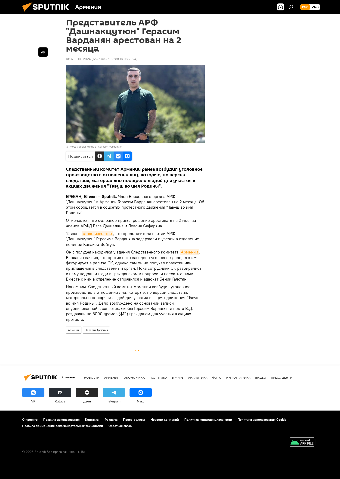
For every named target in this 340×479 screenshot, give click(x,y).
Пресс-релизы (134, 419)
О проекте (30, 419)
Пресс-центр (281, 377)
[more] (43, 52)
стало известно (97, 233)
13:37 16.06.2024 (78, 59)
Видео (260, 377)
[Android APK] (302, 442)
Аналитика (197, 377)
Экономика (134, 377)
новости (91, 377)
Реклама (111, 419)
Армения (73, 330)
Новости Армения (96, 330)
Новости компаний (165, 419)
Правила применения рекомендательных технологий (62, 426)
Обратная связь (120, 426)
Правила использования (61, 419)
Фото (217, 377)
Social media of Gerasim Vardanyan (100, 146)
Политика (158, 377)
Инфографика (238, 377)
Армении (189, 252)
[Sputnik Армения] (47, 13)
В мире (177, 377)
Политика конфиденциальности (208, 419)
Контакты (92, 419)
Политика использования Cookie (262, 419)
